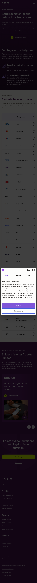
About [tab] (30, 275)
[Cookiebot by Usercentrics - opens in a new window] (27, 270)
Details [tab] (18, 275)
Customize (17, 311)
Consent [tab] (6, 275)
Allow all (18, 305)
